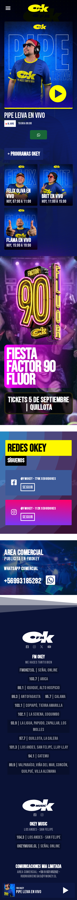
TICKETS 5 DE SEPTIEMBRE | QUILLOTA (38, 403)
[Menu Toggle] (8, 8)
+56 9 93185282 (48, 872)
